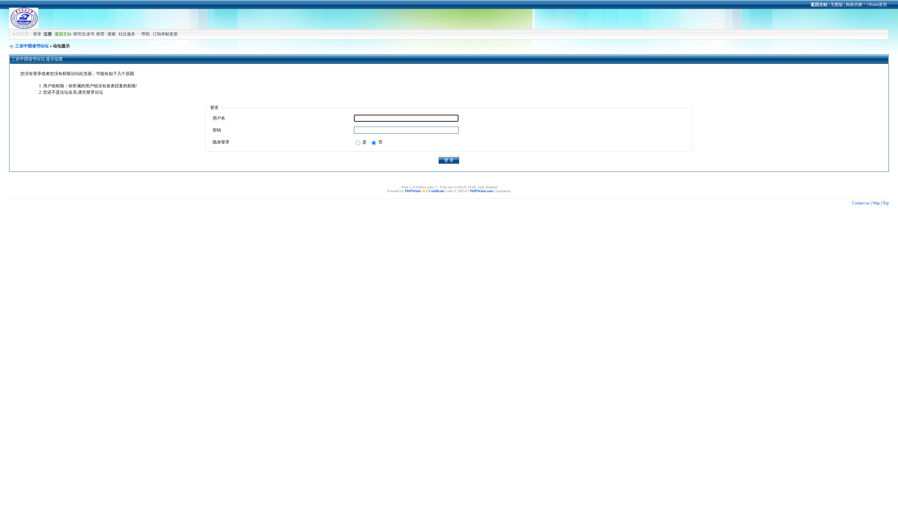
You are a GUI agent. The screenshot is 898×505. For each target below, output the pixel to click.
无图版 (836, 4)
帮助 (145, 34)
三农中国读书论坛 (32, 45)
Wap (876, 203)
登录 (37, 34)
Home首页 (878, 4)
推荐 (100, 34)
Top (886, 203)
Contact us (861, 203)
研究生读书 (83, 34)
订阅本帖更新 (165, 34)
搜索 (111, 34)
